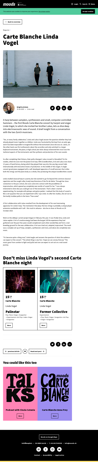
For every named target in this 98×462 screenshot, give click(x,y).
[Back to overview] (25, 351)
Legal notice (59, 455)
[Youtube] (59, 449)
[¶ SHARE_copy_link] (69, 108)
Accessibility (47, 455)
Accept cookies (88, 11)
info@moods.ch (70, 443)
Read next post (36, 351)
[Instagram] (52, 449)
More (20, 416)
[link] (9, 4)
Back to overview (14, 22)
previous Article (13, 351)
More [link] (9, 325)
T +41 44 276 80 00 (55, 443)
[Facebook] (45, 449)
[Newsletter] (38, 449)
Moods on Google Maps (49, 437)
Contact (37, 455)
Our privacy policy (44, 11)
